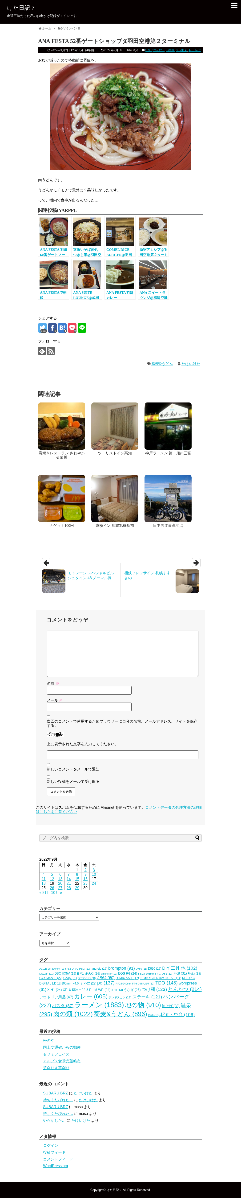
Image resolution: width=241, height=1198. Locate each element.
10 (94, 874)
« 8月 (43, 893)
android (99, 968)
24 (94, 883)
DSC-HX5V (65, 973)
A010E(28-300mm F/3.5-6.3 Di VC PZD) (65, 968)
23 (85, 883)
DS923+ (46, 973)
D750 (141, 968)
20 (60, 883)
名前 (53, 684)
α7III (117, 990)
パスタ (62, 1005)
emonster (109, 973)
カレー (91, 996)
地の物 (143, 1005)
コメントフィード (58, 1159)
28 (69, 888)
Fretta (194, 973)
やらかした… (54, 1120)
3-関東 (170, 50)
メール (55, 700)
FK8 (180, 973)
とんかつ (185, 989)
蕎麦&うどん (162, 364)
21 (69, 883)
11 (44, 879)
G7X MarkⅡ (50, 978)
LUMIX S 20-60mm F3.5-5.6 (160, 978)
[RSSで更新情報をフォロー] (51, 351)
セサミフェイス (56, 1054)
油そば (171, 1006)
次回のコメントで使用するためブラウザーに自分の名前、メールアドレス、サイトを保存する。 (122, 723)
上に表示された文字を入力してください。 (82, 744)
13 (60, 879)
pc (106, 982)
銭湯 (154, 1015)
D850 (154, 968)
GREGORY (87, 978)
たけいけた (190, 364)
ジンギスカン (119, 997)
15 (77, 879)
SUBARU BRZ (55, 1093)
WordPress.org (55, 1166)
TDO (166, 982)
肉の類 (73, 1014)
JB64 (106, 978)
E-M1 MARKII (88, 973)
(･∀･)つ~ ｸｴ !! (155, 50)
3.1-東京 (181, 50)
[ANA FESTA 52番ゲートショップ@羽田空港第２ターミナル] (62, 328)
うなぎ (132, 990)
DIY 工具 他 (179, 968)
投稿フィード (54, 1152)
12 (52, 879)
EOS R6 (127, 973)
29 (77, 888)
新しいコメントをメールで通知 (73, 769)
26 (52, 888)
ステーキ (147, 996)
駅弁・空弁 (178, 1014)
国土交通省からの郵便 (62, 1047)
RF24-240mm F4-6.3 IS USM (135, 983)
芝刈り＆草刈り (56, 1068)
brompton (121, 968)
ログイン (50, 1146)
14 (69, 879)
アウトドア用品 (56, 997)
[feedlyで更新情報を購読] (42, 351)
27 (60, 888)
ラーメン (99, 1005)
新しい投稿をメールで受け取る (73, 781)
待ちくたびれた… (58, 1100)
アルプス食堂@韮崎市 (62, 1061)
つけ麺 (154, 989)
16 (85, 879)
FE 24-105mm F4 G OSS (155, 973)
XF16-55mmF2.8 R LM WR (87, 990)
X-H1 (54, 990)
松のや (48, 1041)
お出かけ (195, 50)
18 (43, 883)
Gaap (70, 978)
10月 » (56, 893)
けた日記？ (21, 7)
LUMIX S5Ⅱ (127, 978)
